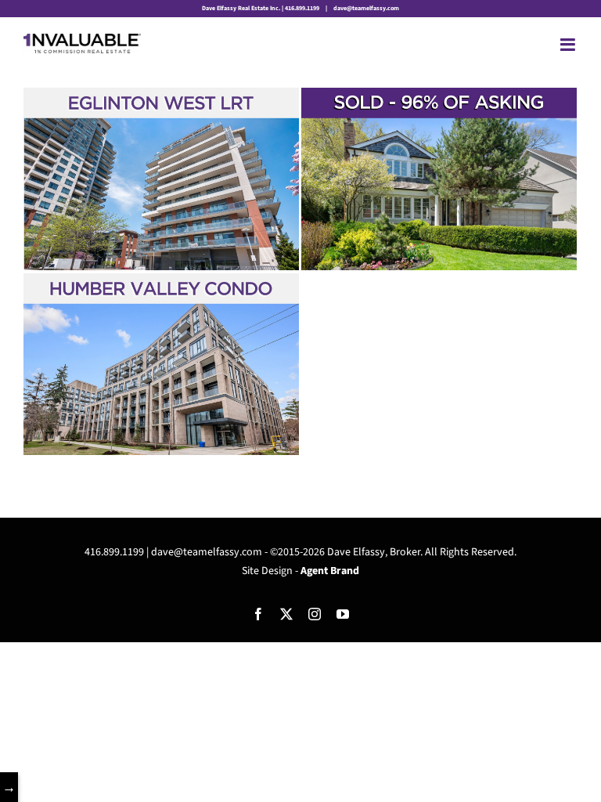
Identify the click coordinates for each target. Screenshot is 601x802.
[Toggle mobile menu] (569, 44)
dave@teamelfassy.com (365, 8)
